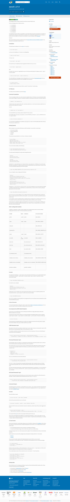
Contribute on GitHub (46, 481)
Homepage (52, 21)
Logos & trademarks (36, 484)
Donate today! (11, 487)
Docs (49, 2)
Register (56, 2)
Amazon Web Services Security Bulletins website (34, 39)
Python (51, 66)
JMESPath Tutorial (16, 389)
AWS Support (21, 471)
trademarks (27, 500)
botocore (11, 435)
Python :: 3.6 (52, 72)
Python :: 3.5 (52, 71)
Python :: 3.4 (52, 70)
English (51, 63)
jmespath (11, 437)
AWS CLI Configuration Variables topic (37, 305)
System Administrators (54, 56)
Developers (52, 55)
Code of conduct (55, 483)
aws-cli (27, 468)
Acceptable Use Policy (56, 485)
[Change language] (59, 2)
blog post (38, 36)
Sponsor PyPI (45, 484)
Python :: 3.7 (52, 73)
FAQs (24, 485)
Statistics (34, 483)
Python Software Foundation (13, 481)
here (25, 91)
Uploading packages (26, 481)
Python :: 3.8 (52, 74)
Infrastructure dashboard (36, 481)
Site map (51, 500)
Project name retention (26, 484)
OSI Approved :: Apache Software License (54, 60)
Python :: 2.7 (52, 68)
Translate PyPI (45, 483)
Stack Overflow (18, 468)
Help (46, 2)
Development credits (46, 485)
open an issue (29, 472)
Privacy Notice (55, 484)
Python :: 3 (52, 69)
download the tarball (38, 78)
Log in (53, 2)
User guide (24, 483)
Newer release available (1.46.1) (54, 29)
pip (22, 46)
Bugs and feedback (45, 480)
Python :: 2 (52, 67)
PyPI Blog (34, 480)
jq (16, 413)
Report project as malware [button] (55, 77)
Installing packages (26, 480)
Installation (39, 423)
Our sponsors (35, 485)
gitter (25, 469)
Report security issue (56, 481)
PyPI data (51, 25)
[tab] (12, 16)
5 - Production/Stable (53, 52)
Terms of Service (55, 480)
